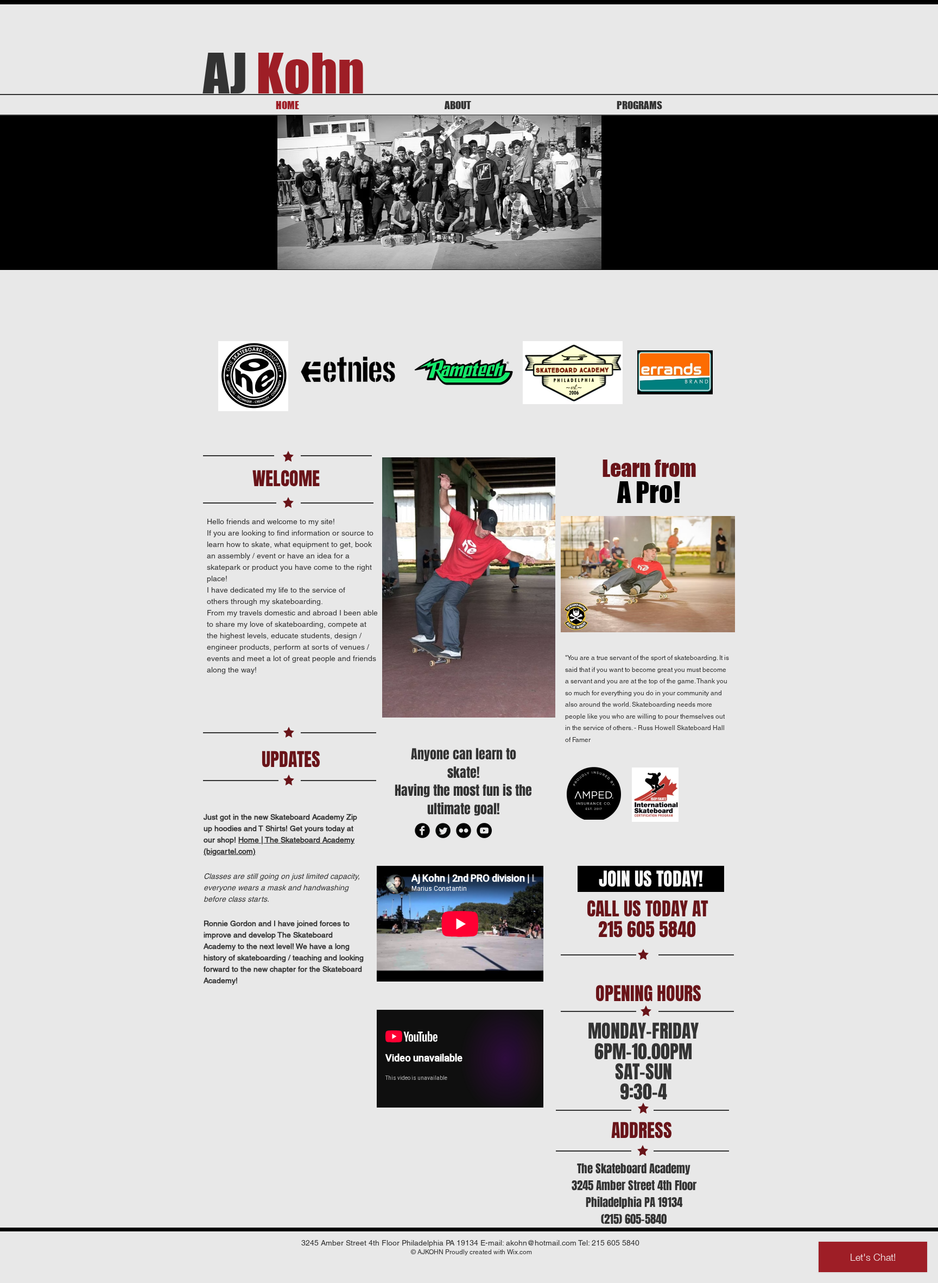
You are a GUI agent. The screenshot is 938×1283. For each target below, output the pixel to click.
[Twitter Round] (443, 830)
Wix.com (519, 1252)
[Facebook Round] (422, 830)
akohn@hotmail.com (541, 1242)
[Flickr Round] (463, 830)
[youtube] (484, 830)
